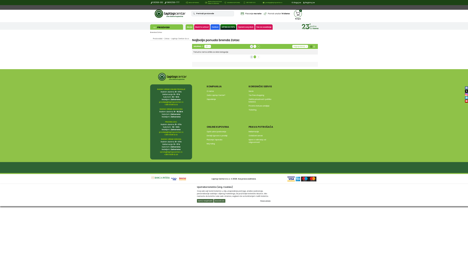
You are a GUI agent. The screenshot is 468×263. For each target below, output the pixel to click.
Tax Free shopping (256, 95)
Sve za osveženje (263, 27)
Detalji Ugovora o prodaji (217, 135)
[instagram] (466, 94)
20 (207, 46)
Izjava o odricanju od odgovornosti (257, 140)
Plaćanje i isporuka (214, 139)
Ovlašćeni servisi (256, 135)
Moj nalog (211, 143)
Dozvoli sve (219, 201)
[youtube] (466, 101)
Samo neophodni (205, 201)
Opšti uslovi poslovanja (216, 131)
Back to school (202, 27)
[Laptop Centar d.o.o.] (170, 13)
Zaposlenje (211, 99)
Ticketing (252, 110)
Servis (251, 91)
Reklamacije (254, 131)
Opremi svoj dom (245, 27)
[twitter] (466, 91)
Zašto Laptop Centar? (216, 95)
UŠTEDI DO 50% (228, 27)
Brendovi (153, 32)
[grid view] (314, 46)
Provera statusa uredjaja (259, 106)
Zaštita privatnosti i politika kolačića (260, 100)
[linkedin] (466, 97)
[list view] (311, 46)
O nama (210, 91)
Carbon (215, 27)
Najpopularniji (299, 46)
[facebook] (466, 87)
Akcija (189, 27)
